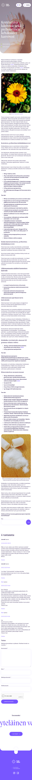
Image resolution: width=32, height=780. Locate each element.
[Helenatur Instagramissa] (14, 773)
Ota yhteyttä (15, 767)
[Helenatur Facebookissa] (18, 773)
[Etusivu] (16, 762)
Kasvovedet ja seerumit (9, 44)
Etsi (2, 519)
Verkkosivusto (4, 685)
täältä (12, 64)
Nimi (2, 669)
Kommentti (4, 648)
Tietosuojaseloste (16, 768)
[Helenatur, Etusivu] (5, 5)
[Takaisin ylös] (16, 750)
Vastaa (3, 560)
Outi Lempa (6, 46)
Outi (2, 582)
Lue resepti (15, 734)
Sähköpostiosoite (6, 677)
